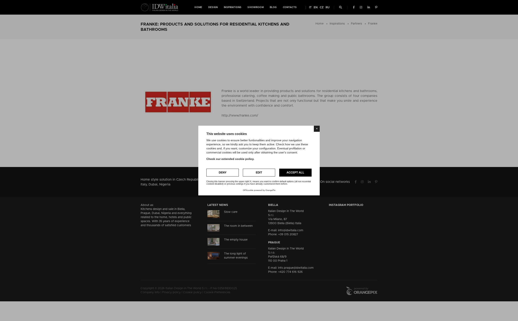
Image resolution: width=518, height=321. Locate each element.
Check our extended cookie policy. (230, 158)
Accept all (295, 172)
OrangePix (270, 190)
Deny (222, 172)
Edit (259, 172)
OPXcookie (248, 190)
